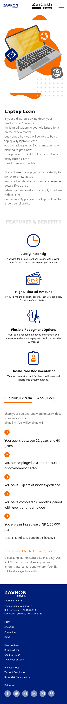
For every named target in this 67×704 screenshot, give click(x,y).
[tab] (18, 398)
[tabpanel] (33, 492)
